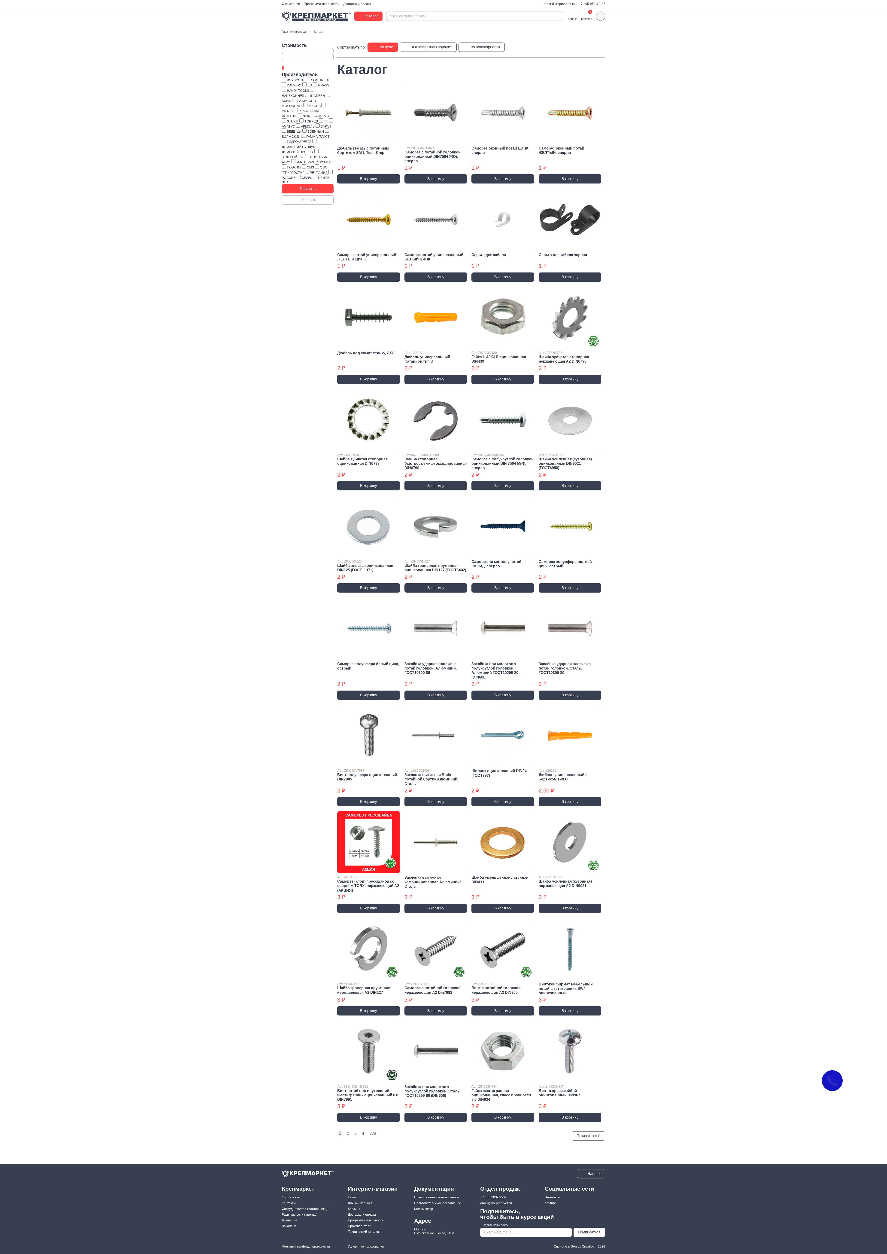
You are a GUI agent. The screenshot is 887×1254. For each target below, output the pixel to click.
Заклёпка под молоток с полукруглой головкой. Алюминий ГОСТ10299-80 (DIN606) (494, 670)
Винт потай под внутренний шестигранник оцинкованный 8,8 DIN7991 (367, 1095)
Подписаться (589, 1232)
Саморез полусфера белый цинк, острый (368, 666)
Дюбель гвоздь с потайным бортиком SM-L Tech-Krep (363, 150)
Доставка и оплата (357, 4)
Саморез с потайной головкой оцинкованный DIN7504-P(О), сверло (432, 156)
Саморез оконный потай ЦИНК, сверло (500, 150)
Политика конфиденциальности (306, 1246)
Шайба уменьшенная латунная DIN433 (499, 879)
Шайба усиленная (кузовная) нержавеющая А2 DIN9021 (565, 883)
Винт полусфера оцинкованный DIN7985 (367, 777)
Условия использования (366, 1246)
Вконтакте (552, 1197)
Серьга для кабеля (488, 255)
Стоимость (294, 45)
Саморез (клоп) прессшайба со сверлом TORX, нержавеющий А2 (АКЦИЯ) (368, 885)
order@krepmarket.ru (559, 4)
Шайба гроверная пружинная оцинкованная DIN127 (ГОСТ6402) (435, 568)
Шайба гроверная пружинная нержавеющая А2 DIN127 (364, 990)
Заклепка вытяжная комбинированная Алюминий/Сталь (432, 881)
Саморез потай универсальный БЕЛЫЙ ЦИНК (433, 257)
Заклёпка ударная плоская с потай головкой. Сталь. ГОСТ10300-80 (565, 668)
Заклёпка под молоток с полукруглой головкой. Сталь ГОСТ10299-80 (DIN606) (432, 1091)
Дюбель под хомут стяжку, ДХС (366, 353)
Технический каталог (363, 1231)
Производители (359, 1226)
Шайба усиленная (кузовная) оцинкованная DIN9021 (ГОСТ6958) (565, 463)
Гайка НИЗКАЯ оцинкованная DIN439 (498, 359)
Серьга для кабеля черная (563, 255)
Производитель (300, 74)
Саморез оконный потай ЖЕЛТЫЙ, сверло (561, 150)
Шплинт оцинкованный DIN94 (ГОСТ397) (499, 773)
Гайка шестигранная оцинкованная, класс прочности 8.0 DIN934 (501, 1095)
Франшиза (290, 1220)
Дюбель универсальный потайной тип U (427, 359)
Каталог (354, 1197)
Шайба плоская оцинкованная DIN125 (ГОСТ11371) (365, 568)
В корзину (368, 179)
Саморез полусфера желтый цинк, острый (565, 564)
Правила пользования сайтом (436, 1197)
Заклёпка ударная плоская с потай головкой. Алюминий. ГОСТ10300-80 (430, 668)
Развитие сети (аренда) (300, 1214)
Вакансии (289, 1226)
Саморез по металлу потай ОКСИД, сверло (496, 564)
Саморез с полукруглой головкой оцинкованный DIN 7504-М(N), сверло (502, 463)
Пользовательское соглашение (437, 1203)
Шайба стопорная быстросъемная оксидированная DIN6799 (435, 463)
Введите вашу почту (495, 1225)
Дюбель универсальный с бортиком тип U (563, 777)
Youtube (551, 1203)
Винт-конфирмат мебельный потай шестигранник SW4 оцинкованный (566, 988)
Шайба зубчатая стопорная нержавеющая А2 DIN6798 (564, 359)
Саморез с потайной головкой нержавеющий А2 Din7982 (432, 990)
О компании (291, 4)
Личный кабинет (360, 1203)
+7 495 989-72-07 (592, 4)
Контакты (289, 1203)
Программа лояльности (322, 4)
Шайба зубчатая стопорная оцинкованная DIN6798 (362, 461)
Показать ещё (588, 1136)
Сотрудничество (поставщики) (305, 1209)
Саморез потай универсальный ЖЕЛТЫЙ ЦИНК (366, 257)
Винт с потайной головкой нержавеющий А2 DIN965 (496, 990)
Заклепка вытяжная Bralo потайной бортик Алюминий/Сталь (431, 779)
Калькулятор (423, 1209)
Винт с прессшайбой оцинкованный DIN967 (559, 1093)
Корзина (354, 1209)
